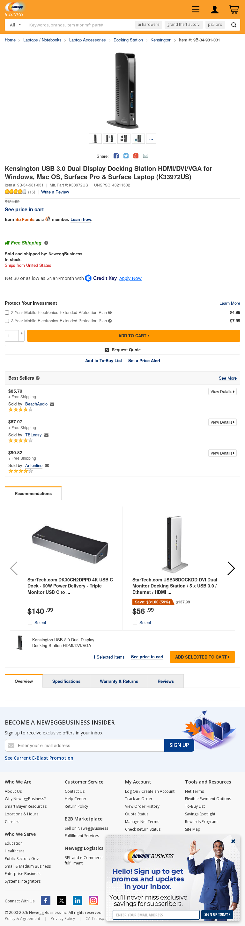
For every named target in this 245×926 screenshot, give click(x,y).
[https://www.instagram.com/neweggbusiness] (93, 900)
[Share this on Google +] (135, 155)
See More (228, 378)
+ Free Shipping (22, 393)
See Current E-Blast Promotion (39, 758)
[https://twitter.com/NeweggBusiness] (61, 900)
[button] (230, 568)
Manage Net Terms (142, 821)
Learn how (81, 219)
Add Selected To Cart (201, 657)
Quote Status (136, 814)
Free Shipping (26, 242)
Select (40, 622)
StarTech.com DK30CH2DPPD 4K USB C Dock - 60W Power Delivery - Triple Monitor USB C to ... (70, 585)
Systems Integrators (23, 881)
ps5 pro (215, 24)
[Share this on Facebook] (116, 155)
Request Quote (126, 349)
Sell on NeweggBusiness (86, 828)
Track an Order (138, 798)
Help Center (75, 798)
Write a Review (55, 192)
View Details (222, 391)
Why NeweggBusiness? (25, 798)
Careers (12, 821)
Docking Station (128, 40)
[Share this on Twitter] (126, 155)
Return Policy (76, 806)
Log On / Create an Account (149, 791)
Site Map (192, 829)
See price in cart (24, 209)
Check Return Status (142, 829)
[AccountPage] (214, 9)
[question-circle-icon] (45, 242)
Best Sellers (21, 378)
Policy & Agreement (22, 918)
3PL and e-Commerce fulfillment (84, 860)
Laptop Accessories (87, 40)
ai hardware (149, 24)
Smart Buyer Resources (26, 806)
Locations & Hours (21, 814)
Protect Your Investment (31, 303)
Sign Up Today (216, 914)
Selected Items (109, 657)
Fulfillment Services (82, 835)
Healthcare (15, 851)
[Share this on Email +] (145, 155)
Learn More (229, 303)
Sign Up (179, 744)
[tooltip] (38, 378)
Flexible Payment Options (208, 798)
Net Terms (194, 791)
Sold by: (16, 404)
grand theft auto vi (183, 24)
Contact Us (75, 791)
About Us (13, 791)
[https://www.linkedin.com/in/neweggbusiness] (77, 900)
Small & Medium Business (28, 866)
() (31, 191)
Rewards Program (201, 821)
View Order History (142, 806)
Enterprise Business (22, 873)
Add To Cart (133, 335)
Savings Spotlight (200, 814)
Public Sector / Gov (22, 858)
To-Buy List (195, 806)
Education (14, 843)
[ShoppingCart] (233, 9)
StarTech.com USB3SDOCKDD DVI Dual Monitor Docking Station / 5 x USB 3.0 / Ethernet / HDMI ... (174, 585)
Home (10, 40)
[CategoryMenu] (195, 9)
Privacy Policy (63, 918)
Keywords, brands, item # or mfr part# (66, 25)
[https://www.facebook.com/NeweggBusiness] (45, 900)
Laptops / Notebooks (42, 40)
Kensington (161, 40)
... (151, 138)
